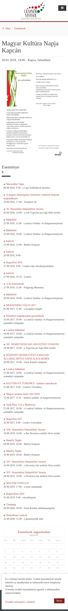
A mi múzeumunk (15, 284)
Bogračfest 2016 (14, 262)
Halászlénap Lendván (16, 515)
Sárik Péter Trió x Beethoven (20, 404)
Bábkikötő (11, 219)
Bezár (59, 600)
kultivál (10, 241)
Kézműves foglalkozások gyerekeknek (25, 316)
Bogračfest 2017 (14, 419)
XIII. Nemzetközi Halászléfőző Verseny (25, 429)
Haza (8, 28)
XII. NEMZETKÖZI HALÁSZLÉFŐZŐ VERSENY (32, 344)
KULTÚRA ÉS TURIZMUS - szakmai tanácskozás (31, 383)
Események (20, 28)
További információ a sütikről (20, 602)
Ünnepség (11, 504)
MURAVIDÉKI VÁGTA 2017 (21, 305)
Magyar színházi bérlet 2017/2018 (23, 394)
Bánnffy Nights (13, 440)
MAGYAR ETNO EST (17, 483)
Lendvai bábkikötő (15, 330)
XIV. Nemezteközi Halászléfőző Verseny (26, 461)
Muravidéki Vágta (15, 184)
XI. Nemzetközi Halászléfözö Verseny (25, 209)
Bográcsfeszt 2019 (15, 494)
